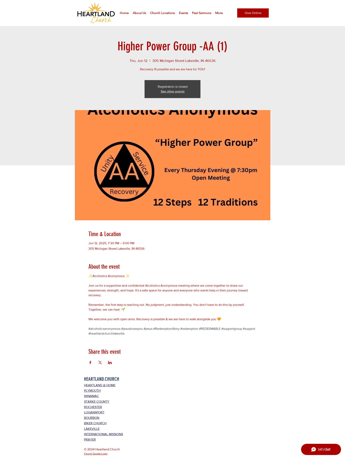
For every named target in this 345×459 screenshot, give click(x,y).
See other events (172, 91)
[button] (139, 13)
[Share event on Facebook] (90, 362)
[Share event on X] (100, 362)
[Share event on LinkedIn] (110, 362)
